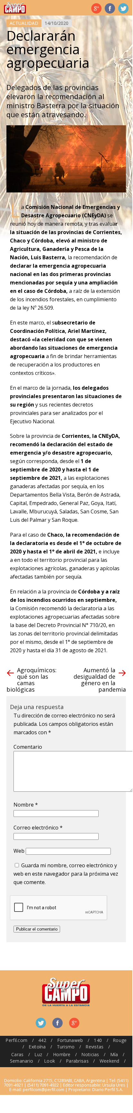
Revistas (94, 1047)
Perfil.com (16, 1040)
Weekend (110, 1061)
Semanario (21, 1061)
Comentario (27, 746)
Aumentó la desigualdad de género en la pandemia (100, 679)
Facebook (110, 8)
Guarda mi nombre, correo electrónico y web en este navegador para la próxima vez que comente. (65, 874)
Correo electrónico (38, 827)
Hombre (62, 1054)
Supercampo (15, 8)
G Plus (96, 8)
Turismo (66, 1047)
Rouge (120, 1040)
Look (49, 1061)
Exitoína (37, 1047)
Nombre (25, 804)
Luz (38, 1054)
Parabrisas (77, 1061)
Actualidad (24, 23)
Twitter (123, 8)
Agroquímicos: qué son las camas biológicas (31, 679)
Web (18, 850)
